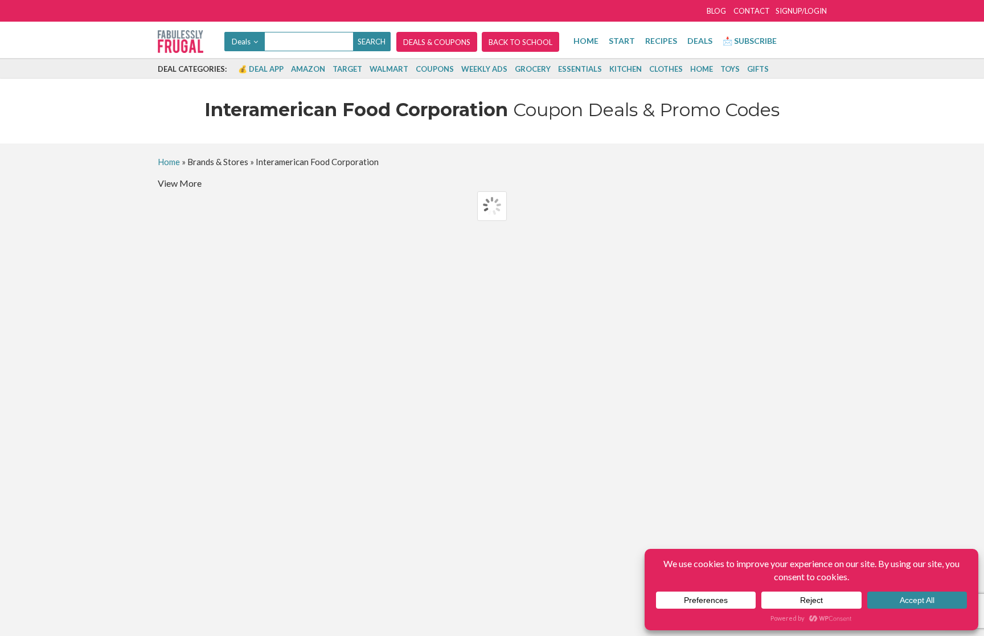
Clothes (666, 68)
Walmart (389, 68)
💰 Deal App (261, 68)
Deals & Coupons (436, 42)
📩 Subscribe (750, 41)
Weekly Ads (484, 68)
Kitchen (625, 68)
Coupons (435, 68)
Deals (699, 41)
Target (347, 68)
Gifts (758, 68)
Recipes (661, 41)
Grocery (533, 68)
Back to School (520, 42)
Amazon (308, 68)
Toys (730, 68)
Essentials (580, 68)
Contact (751, 10)
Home (585, 41)
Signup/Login (801, 10)
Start (622, 41)
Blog (716, 10)
